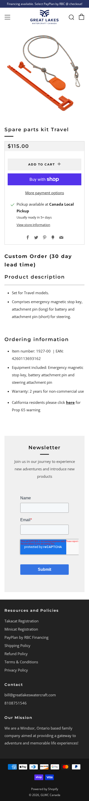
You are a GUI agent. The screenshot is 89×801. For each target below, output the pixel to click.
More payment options (44, 192)
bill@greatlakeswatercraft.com (30, 694)
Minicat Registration (21, 629)
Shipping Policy (17, 645)
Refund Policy (16, 653)
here (70, 402)
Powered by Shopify (44, 789)
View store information (33, 225)
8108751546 (15, 703)
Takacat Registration (21, 620)
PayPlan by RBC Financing (26, 637)
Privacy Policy (16, 670)
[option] (44, 73)
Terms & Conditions (21, 661)
